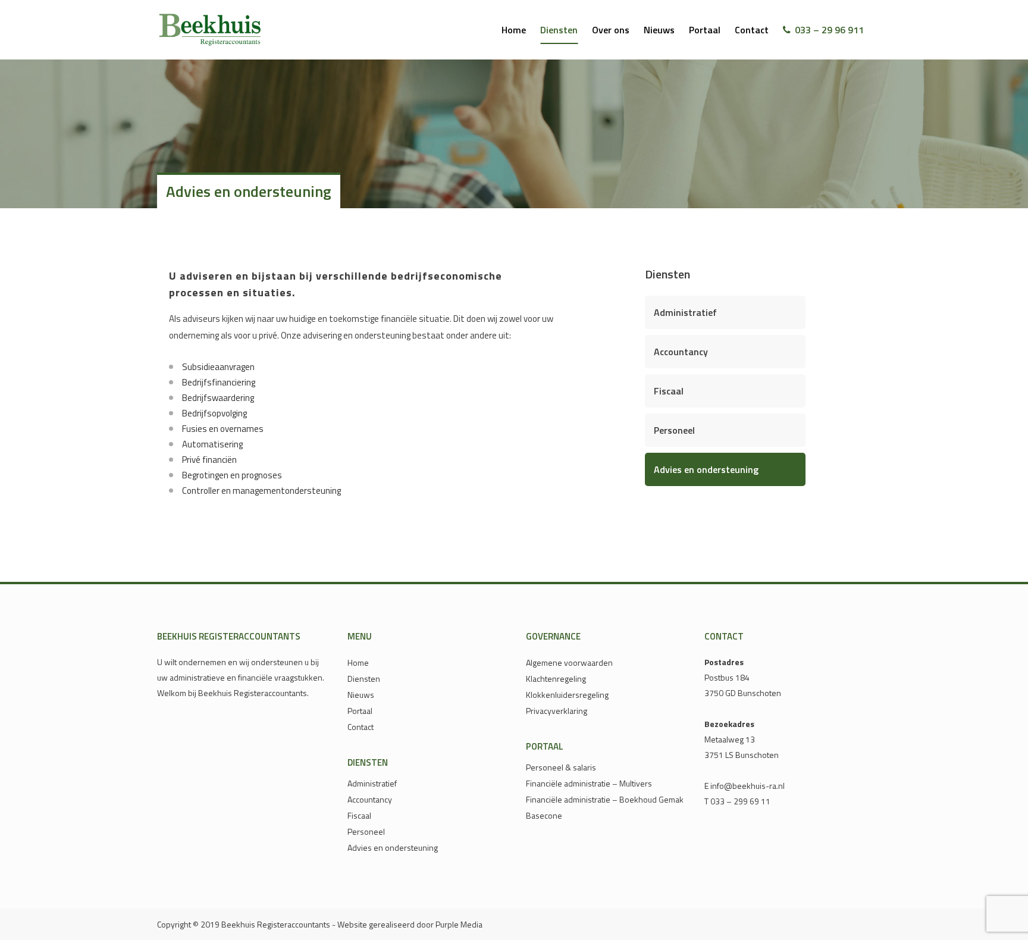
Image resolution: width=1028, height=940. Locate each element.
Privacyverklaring (556, 711)
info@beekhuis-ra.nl (747, 785)
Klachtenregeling (556, 679)
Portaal (359, 711)
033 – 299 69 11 (740, 801)
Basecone (544, 816)
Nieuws (360, 695)
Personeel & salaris (561, 767)
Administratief (685, 312)
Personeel (674, 430)
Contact (360, 727)
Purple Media (458, 924)
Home (358, 663)
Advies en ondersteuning (706, 469)
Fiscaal (669, 391)
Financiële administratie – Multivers (589, 784)
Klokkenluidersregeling (567, 695)
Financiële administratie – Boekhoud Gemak (605, 800)
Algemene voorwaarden (569, 663)
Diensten (363, 679)
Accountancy (681, 351)
